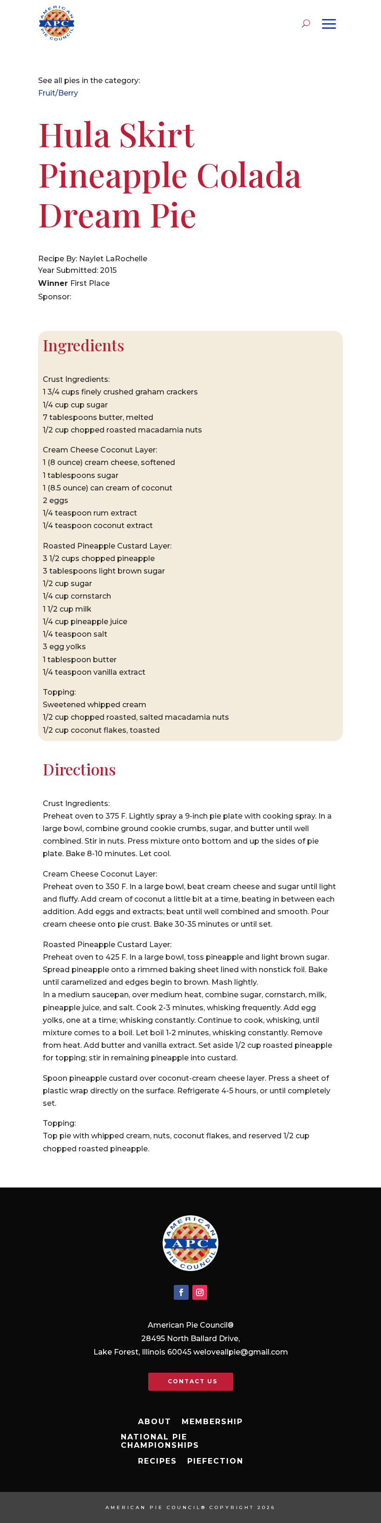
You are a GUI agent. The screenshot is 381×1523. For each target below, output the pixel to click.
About (154, 1422)
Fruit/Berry (58, 93)
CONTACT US (192, 1381)
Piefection (215, 1461)
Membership (212, 1422)
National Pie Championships (160, 1441)
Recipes (157, 1461)
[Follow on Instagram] (199, 1292)
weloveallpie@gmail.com (240, 1352)
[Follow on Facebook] (181, 1292)
